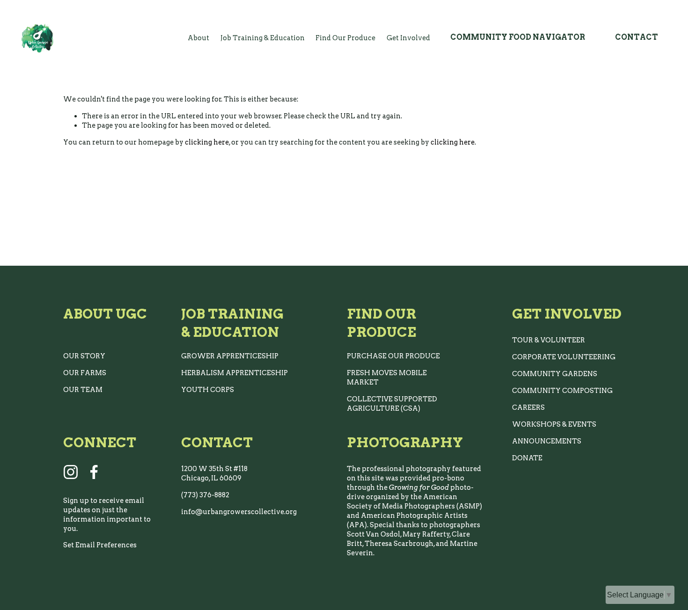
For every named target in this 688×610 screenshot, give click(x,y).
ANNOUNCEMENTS (546, 441)
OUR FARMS (84, 373)
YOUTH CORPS (207, 389)
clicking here (207, 142)
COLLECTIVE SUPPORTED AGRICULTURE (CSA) (392, 404)
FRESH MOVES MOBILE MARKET (387, 377)
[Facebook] (94, 472)
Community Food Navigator (517, 37)
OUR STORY (84, 356)
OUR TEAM (82, 389)
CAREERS (528, 407)
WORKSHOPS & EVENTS (554, 424)
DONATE (527, 458)
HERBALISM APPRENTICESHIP (234, 373)
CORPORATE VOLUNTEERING (563, 357)
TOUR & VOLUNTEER (548, 340)
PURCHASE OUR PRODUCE (393, 356)
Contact (636, 37)
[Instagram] (70, 472)
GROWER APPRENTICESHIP (229, 356)
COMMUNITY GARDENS (554, 374)
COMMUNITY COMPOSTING (562, 390)
